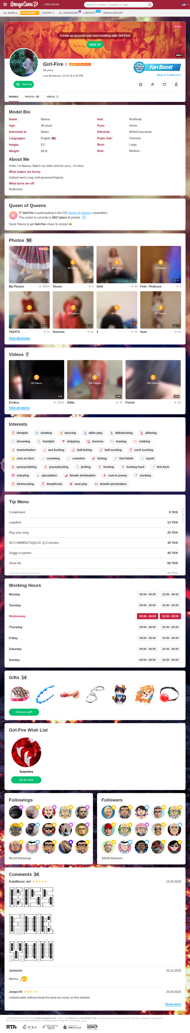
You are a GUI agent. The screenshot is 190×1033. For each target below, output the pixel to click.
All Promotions (68, 13)
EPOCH (72, 1018)
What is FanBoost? (169, 74)
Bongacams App (113, 13)
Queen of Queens (79, 212)
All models (10, 13)
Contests (89, 13)
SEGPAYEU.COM (88, 1018)
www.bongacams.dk (45, 1018)
